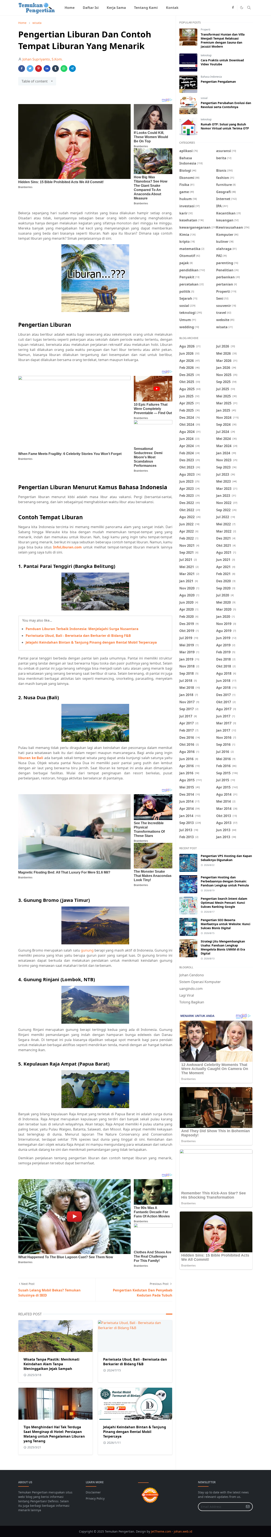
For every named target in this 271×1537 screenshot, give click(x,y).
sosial (204, 98)
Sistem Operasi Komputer (200, 981)
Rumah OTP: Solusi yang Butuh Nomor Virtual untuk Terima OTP (225, 126)
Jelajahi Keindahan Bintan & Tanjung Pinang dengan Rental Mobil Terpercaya (91, 642)
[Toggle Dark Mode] (241, 7)
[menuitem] (70, 7)
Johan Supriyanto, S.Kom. (42, 59)
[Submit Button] (247, 1507)
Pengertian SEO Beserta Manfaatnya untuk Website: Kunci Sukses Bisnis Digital (225, 924)
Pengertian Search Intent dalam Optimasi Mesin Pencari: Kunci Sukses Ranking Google (224, 903)
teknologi (206, 55)
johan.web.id (183, 1531)
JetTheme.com (161, 1531)
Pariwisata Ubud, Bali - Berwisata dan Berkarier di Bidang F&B (78, 635)
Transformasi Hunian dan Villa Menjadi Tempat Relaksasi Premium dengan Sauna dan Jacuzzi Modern (223, 40)
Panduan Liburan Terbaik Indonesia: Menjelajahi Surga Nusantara (82, 628)
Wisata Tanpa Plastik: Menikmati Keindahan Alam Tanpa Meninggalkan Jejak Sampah (51, 1364)
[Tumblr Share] (55, 68)
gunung (87, 950)
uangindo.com (191, 988)
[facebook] (233, 7)
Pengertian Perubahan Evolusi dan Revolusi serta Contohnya (226, 105)
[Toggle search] (249, 7)
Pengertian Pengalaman (218, 82)
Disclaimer (93, 1492)
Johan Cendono (191, 975)
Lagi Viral (186, 995)
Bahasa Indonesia (211, 76)
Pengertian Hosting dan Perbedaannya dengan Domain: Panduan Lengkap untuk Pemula (225, 881)
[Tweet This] (30, 68)
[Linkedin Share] (47, 68)
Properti (205, 29)
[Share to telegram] (72, 68)
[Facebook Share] (21, 68)
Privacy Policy (95, 1498)
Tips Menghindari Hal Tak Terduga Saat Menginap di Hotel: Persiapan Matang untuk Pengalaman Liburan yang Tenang (54, 1434)
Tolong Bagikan (191, 1002)
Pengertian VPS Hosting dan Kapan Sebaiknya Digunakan (226, 858)
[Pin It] (38, 68)
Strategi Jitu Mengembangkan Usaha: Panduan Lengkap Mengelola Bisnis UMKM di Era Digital (223, 947)
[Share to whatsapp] (64, 68)
